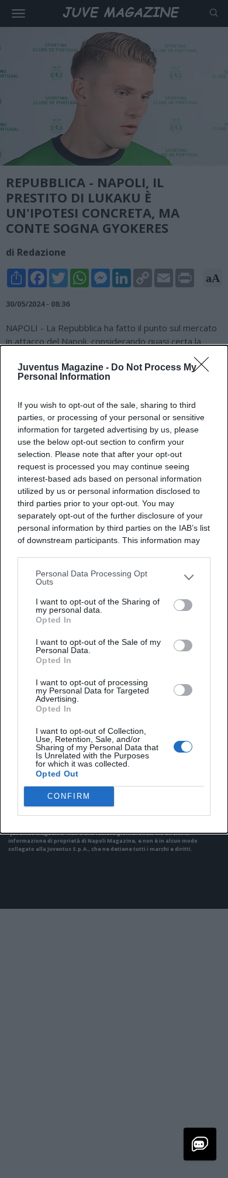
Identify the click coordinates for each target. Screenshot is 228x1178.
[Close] (205, 368)
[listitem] (114, 577)
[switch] (183, 605)
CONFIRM (69, 796)
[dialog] (114, 589)
